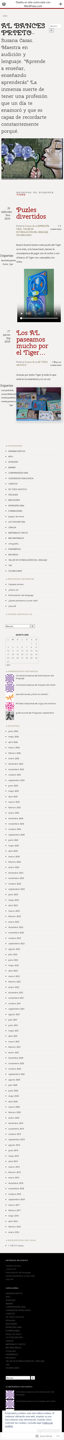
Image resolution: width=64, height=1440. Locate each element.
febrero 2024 (14, 861)
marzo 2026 (14, 747)
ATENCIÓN (13, 461)
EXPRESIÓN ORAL (16, 505)
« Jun (8, 664)
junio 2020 (13, 1090)
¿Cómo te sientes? (39, 694)
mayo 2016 (13, 1215)
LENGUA (12, 527)
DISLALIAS (13, 494)
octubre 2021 (14, 1003)
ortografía (13, 543)
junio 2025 (13, 785)
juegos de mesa (16, 516)
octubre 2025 (14, 774)
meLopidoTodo (7, 390)
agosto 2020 (14, 1079)
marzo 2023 (14, 911)
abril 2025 (13, 796)
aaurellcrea (21, 694)
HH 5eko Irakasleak (25, 703)
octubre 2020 (14, 1068)
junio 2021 (13, 1025)
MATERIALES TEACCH (18, 532)
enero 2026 (13, 758)
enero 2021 (13, 1052)
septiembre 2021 (16, 1008)
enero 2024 (13, 867)
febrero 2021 (14, 1047)
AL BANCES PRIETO (23, 29)
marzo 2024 (14, 856)
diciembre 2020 (15, 1057)
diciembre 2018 (15, 1183)
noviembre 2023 (16, 878)
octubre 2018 (14, 1194)
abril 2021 (13, 1036)
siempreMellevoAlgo (9, 394)
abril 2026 (13, 742)
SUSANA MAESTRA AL (20, 614)
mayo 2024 (13, 845)
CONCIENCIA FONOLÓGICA (20, 478)
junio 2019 (13, 1150)
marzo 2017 (14, 1205)
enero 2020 (13, 1117)
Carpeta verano (16, 584)
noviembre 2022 (16, 932)
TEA (10, 565)
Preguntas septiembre (43, 712)
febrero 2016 (14, 1226)
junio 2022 (13, 960)
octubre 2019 (14, 1134)
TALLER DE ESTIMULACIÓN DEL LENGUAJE (32, 230)
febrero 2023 (14, 916)
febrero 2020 (14, 1112)
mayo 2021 (13, 1030)
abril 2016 (13, 1221)
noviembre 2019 (16, 1128)
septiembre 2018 (16, 1199)
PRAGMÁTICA (14, 549)
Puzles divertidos (31, 212)
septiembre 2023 (16, 889)
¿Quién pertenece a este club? (23, 600)
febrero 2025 (14, 807)
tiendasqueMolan (8, 397)
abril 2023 (13, 905)
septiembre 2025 (16, 780)
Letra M (12, 606)
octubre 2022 (14, 938)
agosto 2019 (14, 1145)
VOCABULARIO (24, 235)
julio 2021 (12, 1019)
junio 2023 (13, 894)
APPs (10, 456)
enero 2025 (13, 812)
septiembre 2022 (16, 943)
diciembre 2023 (15, 872)
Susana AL (30, 225)
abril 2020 (13, 1101)
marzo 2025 (14, 802)
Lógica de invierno (47, 703)
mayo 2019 (13, 1156)
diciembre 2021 (15, 992)
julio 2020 (12, 1085)
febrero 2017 (14, 1210)
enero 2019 (13, 1177)
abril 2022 (13, 970)
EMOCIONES (14, 500)
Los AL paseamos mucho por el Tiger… (32, 342)
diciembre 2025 (15, 763)
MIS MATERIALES (16, 538)
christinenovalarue (25, 675)
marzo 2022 (14, 976)
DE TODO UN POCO (17, 489)
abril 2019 (13, 1161)
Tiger (11, 264)
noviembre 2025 (16, 769)
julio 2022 (12, 954)
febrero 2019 (14, 1172)
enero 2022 (13, 987)
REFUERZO (13, 554)
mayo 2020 (13, 1096)
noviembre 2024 (16, 823)
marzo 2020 (14, 1107)
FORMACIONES (15, 511)
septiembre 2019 (16, 1139)
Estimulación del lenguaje (20, 595)
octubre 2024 (14, 829)
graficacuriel (22, 712)
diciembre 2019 (15, 1123)
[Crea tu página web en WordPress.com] (32, 4)
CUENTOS (13, 483)
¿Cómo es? (13, 589)
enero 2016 (13, 1232)
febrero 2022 (14, 981)
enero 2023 (13, 921)
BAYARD (12, 467)
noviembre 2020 (16, 1063)
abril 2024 (13, 851)
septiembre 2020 (16, 1074)
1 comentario (56, 227)
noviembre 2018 (16, 1188)
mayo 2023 (13, 900)
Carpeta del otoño (46, 684)
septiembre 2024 (16, 834)
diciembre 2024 (15, 818)
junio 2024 (13, 840)
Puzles (5, 264)
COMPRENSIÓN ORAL (18, 472)
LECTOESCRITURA (16, 521)
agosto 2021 (14, 1014)
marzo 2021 (14, 1041)
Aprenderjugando (8, 260)
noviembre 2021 (16, 998)
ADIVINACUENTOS (16, 451)
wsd (5, 15)
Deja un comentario (56, 363)
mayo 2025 (13, 791)
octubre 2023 (14, 883)
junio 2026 (13, 731)
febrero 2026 (14, 753)
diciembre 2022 (15, 927)
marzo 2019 (14, 1166)
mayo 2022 (13, 965)
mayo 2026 (13, 736)
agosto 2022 (14, 949)
